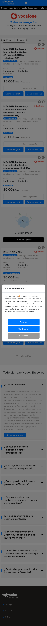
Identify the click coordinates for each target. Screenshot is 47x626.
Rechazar (23, 335)
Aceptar (23, 322)
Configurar (23, 329)
